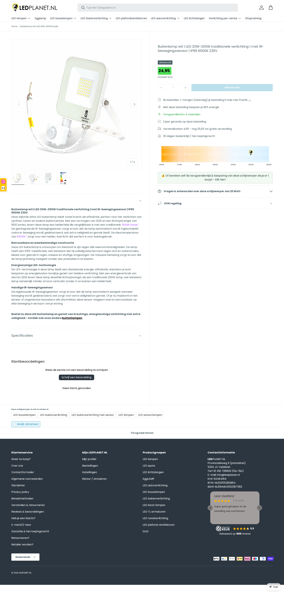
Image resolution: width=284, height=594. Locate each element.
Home (14, 26)
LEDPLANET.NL (25, 572)
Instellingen (89, 472)
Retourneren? (20, 538)
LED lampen (19, 18)
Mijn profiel (89, 459)
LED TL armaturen (154, 512)
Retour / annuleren (94, 479)
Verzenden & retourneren (28, 505)
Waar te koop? (21, 459)
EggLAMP (148, 479)
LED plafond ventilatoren (159, 525)
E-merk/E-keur (21, 525)
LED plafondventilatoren (131, 18)
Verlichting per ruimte (223, 18)
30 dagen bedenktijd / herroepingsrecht (189, 136)
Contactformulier (22, 472)
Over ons (17, 466)
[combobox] (158, 8)
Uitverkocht (232, 87)
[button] (270, 7)
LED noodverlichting (155, 518)
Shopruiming (253, 18)
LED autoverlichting (163, 18)
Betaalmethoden (22, 498)
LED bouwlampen (61, 18)
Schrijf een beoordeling (76, 377)
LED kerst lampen (154, 505)
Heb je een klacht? (23, 518)
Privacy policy (20, 492)
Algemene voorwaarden (27, 479)
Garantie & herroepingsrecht (30, 531)
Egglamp (40, 18)
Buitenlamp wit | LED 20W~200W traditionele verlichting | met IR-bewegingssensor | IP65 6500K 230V (40, 26)
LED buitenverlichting (94, 18)
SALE (146, 531)
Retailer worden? (22, 544)
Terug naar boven (142, 433)
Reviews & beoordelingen (27, 512)
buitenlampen (72, 318)
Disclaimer (18, 485)
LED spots (149, 466)
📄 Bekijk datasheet (25, 424)
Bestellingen (90, 466)
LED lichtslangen (194, 18)
